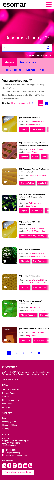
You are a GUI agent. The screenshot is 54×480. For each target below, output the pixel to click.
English (24, 129)
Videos (43, 70)
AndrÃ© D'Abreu (33, 231)
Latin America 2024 (36, 122)
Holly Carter (31, 335)
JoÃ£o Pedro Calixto (35, 256)
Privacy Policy (8, 393)
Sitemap (5, 429)
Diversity (6, 407)
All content (9, 62)
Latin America (38, 129)
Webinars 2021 (35, 203)
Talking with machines (31, 249)
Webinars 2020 (35, 307)
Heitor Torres (46, 231)
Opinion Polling (27, 183)
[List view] (41, 103)
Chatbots (25, 261)
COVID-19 (25, 340)
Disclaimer (6, 404)
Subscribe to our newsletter (18, 472)
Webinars (30, 70)
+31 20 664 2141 (12, 450)
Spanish (24, 156)
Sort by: (6, 103)
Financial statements (11, 400)
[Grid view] (46, 103)
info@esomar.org (12, 453)
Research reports (12, 70)
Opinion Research (45, 183)
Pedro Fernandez (33, 124)
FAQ (4, 418)
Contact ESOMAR (10, 425)
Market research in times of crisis (36, 328)
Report (35, 156)
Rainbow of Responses (31, 117)
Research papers (28, 62)
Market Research (28, 315)
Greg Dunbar (31, 206)
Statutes (6, 396)
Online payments (9, 421)
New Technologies (41, 261)
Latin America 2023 (36, 149)
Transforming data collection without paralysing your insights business (32, 197)
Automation (37, 210)
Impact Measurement (43, 340)
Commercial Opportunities (16, 455)
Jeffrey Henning (33, 310)
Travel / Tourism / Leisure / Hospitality (37, 235)
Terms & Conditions (10, 389)
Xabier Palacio (31, 152)
